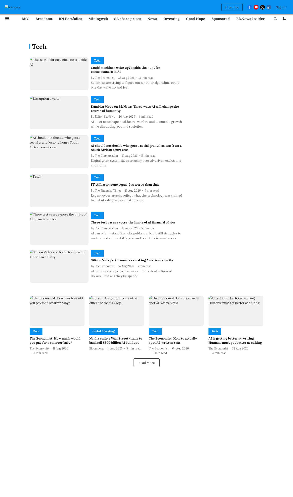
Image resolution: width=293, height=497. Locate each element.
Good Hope (195, 18)
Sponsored (220, 18)
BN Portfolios (70, 18)
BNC (25, 18)
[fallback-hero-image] (60, 74)
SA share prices (127, 18)
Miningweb (98, 18)
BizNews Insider (250, 18)
